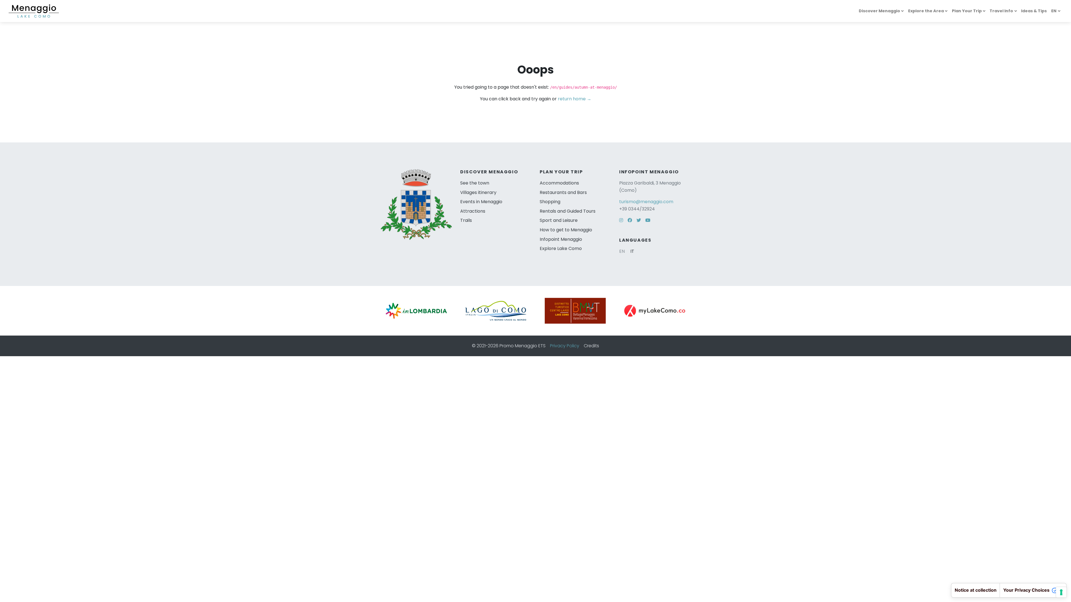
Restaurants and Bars (563, 192)
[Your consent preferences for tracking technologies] (1061, 592)
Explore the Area (926, 11)
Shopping (550, 201)
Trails (466, 220)
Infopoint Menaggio (561, 239)
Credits (591, 346)
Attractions (472, 211)
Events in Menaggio (481, 201)
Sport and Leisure (559, 220)
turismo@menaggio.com (646, 201)
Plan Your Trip (967, 11)
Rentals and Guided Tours (567, 211)
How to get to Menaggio (566, 230)
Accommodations (559, 183)
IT (632, 251)
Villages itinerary (478, 192)
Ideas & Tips (1034, 11)
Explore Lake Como (561, 248)
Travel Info (1001, 11)
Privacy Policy (564, 346)
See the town (474, 183)
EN (1053, 11)
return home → (574, 99)
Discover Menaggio (879, 11)
